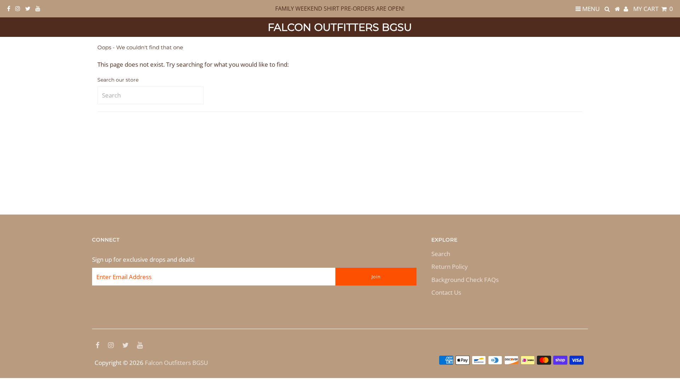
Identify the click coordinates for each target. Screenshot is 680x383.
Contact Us (446, 292)
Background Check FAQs (465, 280)
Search (440, 254)
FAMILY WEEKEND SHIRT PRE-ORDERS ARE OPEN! (339, 8)
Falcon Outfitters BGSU (340, 27)
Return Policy (449, 266)
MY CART (653, 9)
